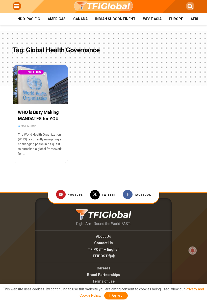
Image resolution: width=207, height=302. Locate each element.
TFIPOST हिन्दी (103, 256)
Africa (197, 19)
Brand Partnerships (103, 275)
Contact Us (103, 243)
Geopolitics (30, 72)
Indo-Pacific (28, 19)
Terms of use (103, 281)
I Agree (116, 295)
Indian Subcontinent (115, 19)
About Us (103, 236)
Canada (80, 19)
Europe (176, 19)
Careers (103, 268)
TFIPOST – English (103, 249)
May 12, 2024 (28, 125)
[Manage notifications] (193, 250)
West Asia (152, 19)
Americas (57, 19)
